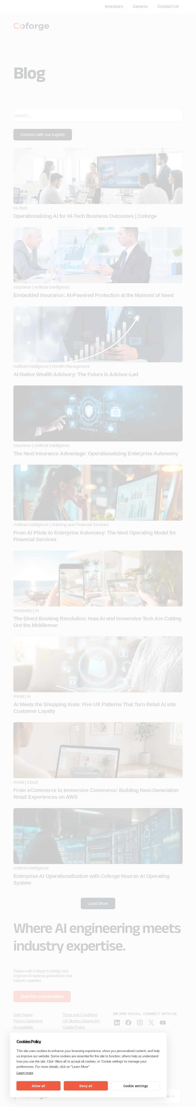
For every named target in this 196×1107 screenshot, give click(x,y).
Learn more (24, 1073)
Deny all (86, 1086)
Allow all (38, 1086)
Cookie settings (135, 1086)
